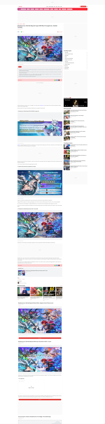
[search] (79, 6)
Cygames (19, 144)
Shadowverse (42, 105)
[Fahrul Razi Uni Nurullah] (18, 283)
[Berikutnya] (62, 290)
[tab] (20, 67)
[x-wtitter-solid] (59, 80)
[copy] (61, 80)
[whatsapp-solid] (55, 80)
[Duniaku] (20, 6)
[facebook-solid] (57, 80)
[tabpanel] (40, 73)
